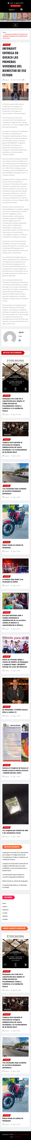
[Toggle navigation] (15, 25)
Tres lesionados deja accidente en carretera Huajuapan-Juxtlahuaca (14, 491)
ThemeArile (17, 1137)
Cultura (4, 906)
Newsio (27, 1134)
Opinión (5, 916)
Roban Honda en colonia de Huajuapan (12, 546)
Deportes (5, 910)
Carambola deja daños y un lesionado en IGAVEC (12, 580)
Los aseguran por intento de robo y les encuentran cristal (15, 831)
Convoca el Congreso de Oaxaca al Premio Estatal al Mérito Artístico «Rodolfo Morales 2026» (15, 770)
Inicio (4, 32)
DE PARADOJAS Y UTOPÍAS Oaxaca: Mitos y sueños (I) (15, 711)
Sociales (5, 919)
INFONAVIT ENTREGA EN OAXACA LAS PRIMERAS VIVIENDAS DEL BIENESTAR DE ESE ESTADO (15, 36)
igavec (7, 80)
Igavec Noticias (18, 1134)
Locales (4, 913)
